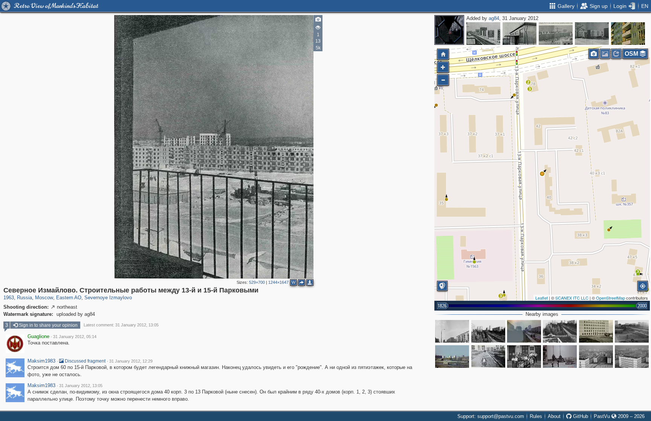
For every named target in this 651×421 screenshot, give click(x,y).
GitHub (580, 416)
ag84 (494, 18)
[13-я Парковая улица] (452, 331)
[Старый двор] (488, 356)
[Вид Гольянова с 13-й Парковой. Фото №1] (596, 356)
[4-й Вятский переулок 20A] (628, 33)
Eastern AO (68, 297)
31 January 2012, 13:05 (80, 385)
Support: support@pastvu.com (490, 416)
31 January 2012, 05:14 (74, 336)
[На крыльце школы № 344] (524, 356)
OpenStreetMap (610, 298)
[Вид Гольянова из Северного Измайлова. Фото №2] (632, 356)
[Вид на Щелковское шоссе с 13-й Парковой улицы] (452, 356)
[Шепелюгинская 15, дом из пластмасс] (519, 33)
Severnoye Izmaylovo (108, 297)
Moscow (44, 297)
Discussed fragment (84, 361)
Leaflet (541, 298)
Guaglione (38, 336)
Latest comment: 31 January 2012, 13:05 (121, 325)
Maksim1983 (41, 361)
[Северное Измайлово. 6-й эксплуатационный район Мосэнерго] (560, 356)
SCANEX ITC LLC (571, 298)
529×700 (257, 282)
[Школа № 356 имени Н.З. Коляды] (596, 331)
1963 (8, 297)
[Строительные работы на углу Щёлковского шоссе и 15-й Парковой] (592, 33)
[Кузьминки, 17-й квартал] (483, 33)
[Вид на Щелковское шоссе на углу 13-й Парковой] (632, 331)
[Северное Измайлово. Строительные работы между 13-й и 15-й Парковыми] (542, 173)
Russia (24, 297)
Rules (536, 416)
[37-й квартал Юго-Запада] (556, 33)
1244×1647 (278, 282)
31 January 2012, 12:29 (131, 361)
